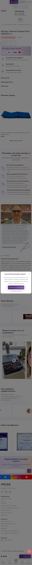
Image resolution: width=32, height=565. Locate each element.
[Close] (29, 274)
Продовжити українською (16, 287)
